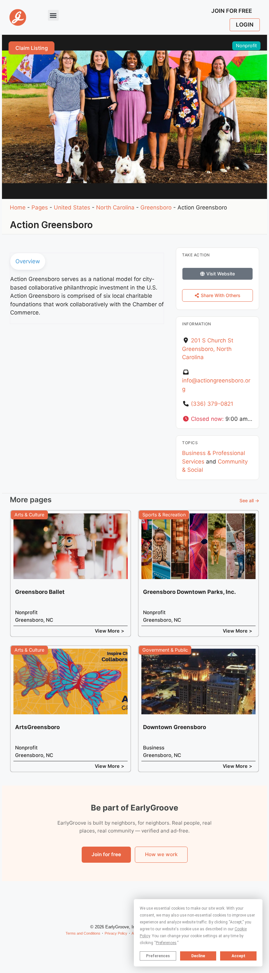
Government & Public (165, 650)
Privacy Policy (116, 933)
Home (18, 207)
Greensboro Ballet (40, 592)
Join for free (106, 854)
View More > (109, 631)
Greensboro (156, 207)
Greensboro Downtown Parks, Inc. (189, 592)
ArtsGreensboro (37, 727)
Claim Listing (31, 48)
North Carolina (115, 207)
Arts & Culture (29, 514)
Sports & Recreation (164, 514)
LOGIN (245, 24)
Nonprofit (246, 45)
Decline (198, 956)
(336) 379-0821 (212, 403)
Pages (39, 207)
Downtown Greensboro (174, 727)
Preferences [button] (166, 943)
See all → (249, 500)
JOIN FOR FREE (231, 11)
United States (72, 207)
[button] (53, 15)
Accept (238, 956)
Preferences (158, 956)
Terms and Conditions (83, 933)
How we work (161, 854)
